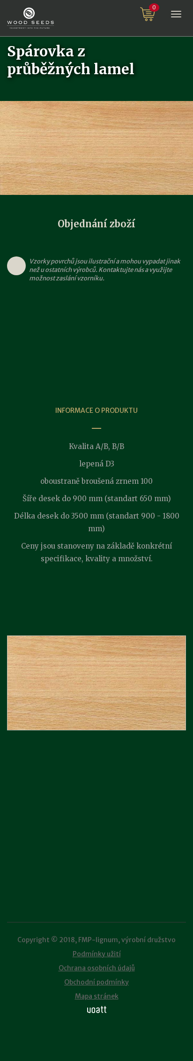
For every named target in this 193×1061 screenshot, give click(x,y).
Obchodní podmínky (96, 982)
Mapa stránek (97, 996)
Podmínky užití (97, 954)
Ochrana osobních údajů (97, 968)
